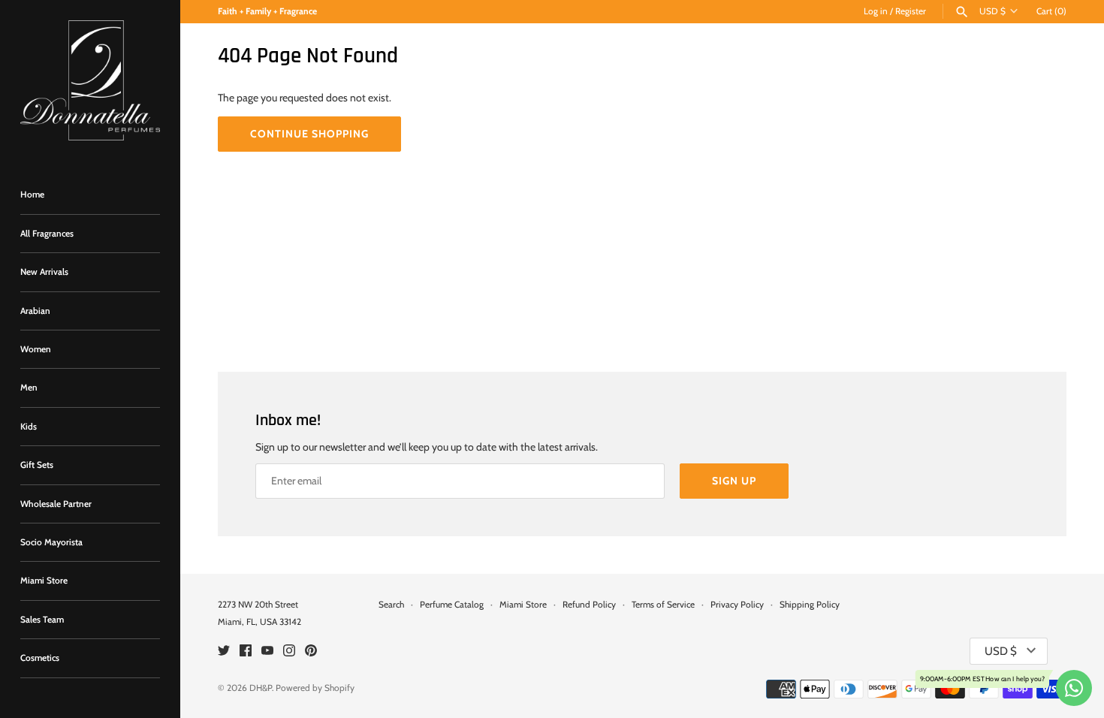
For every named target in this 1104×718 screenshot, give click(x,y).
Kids (28, 426)
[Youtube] (267, 651)
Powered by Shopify (315, 688)
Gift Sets (36, 465)
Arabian (35, 311)
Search (391, 604)
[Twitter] (224, 651)
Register (910, 11)
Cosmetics (39, 658)
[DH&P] (90, 80)
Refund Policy (589, 604)
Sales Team (42, 619)
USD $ (992, 11)
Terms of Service (663, 604)
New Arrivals (44, 272)
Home (32, 194)
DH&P (260, 688)
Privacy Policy (737, 604)
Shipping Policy (810, 604)
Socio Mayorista (51, 542)
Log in (876, 11)
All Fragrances (47, 233)
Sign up (734, 480)
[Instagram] (289, 651)
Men (29, 387)
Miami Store (44, 580)
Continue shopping (309, 133)
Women (35, 349)
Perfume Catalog (452, 604)
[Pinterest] (311, 651)
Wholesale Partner (56, 504)
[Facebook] (246, 651)
